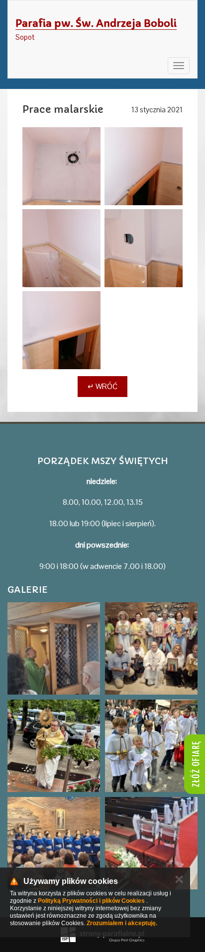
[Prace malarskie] (61, 166)
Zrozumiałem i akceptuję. (122, 923)
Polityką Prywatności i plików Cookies (91, 900)
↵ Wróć (102, 386)
